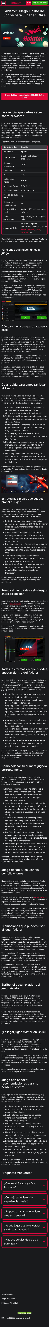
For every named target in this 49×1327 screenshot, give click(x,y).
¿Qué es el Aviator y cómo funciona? (20, 1185)
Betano (31, 229)
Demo (29, 3)
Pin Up (24, 229)
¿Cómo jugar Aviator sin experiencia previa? (18, 1199)
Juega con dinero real (39, 3)
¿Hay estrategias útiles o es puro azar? (21, 1241)
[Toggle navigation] (3, 3)
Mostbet (25, 232)
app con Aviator (39, 897)
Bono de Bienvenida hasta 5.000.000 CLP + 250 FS (24, 96)
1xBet (37, 229)
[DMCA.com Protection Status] (24, 1313)
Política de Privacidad (9, 1303)
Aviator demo (15, 603)
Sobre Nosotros (7, 1294)
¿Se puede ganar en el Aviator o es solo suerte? (22, 1213)
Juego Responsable (8, 1299)
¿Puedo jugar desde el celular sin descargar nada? (22, 1227)
